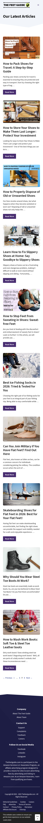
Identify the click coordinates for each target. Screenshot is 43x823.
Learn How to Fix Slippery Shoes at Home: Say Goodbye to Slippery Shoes (21, 256)
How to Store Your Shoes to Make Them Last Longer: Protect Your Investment (21, 131)
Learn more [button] (7, 820)
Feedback (22, 735)
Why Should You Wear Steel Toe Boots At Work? (21, 579)
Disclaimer (28, 807)
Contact (6, 807)
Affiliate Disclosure (9, 809)
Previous (7, 678)
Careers (21, 738)
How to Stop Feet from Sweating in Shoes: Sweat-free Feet (21, 320)
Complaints (21, 731)
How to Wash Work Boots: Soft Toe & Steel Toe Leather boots (20, 643)
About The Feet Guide (21, 713)
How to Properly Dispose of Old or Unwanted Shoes (21, 194)
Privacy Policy (17, 807)
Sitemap (23, 809)
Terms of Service (25, 804)
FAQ (4, 804)
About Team (21, 717)
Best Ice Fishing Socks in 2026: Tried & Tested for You (19, 386)
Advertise (12, 804)
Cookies (23, 802)
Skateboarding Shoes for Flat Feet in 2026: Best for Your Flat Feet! (20, 514)
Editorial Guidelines (10, 802)
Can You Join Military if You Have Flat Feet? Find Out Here (21, 450)
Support (21, 727)
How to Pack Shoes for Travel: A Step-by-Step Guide (18, 67)
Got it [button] (37, 817)
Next (29, 678)
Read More (9, 92)
